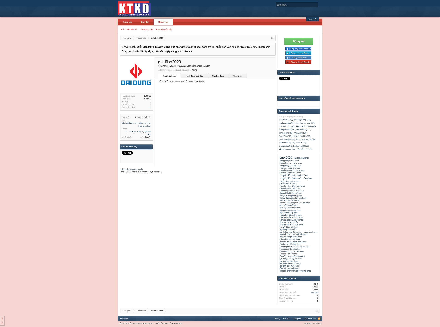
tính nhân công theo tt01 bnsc (292, 251)
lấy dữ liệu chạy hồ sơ (289, 229)
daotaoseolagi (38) (287, 123)
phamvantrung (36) (287, 143)
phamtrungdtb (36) (307, 139)
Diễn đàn (145, 22)
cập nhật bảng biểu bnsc (290, 188)
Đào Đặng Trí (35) (304, 149)
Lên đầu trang (310, 319)
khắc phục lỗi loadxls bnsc (291, 215)
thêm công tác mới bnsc (290, 239)
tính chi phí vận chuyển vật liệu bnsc (295, 247)
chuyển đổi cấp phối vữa (290, 168)
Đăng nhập (312, 19)
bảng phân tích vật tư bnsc (291, 163)
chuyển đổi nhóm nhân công (294, 175)
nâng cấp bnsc (310, 232)
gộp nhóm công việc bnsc (290, 210)
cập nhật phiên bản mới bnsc (292, 191)
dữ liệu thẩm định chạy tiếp (291, 196)
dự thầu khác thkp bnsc (289, 200)
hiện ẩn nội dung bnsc (289, 213)
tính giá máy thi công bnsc (290, 249)
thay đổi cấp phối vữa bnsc (291, 237)
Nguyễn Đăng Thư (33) (289, 139)
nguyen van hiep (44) (302, 136)
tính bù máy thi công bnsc (290, 244)
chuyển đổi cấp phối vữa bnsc (292, 170)
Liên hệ (277, 319)
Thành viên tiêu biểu (129, 29)
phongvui (314, 292)
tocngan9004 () (285, 146)
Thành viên (163, 22)
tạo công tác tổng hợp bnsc (291, 259)
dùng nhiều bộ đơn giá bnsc (291, 193)
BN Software (177, 323)
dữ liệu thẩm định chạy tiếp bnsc (293, 198)
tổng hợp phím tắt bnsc (289, 268)
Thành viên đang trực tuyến (131, 169)
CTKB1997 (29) (285, 120)
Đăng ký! (299, 41)
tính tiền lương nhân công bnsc (292, 256)
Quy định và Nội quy (312, 323)
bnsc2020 (286, 157)
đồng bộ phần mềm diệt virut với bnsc (295, 271)
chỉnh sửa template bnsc (290, 181)
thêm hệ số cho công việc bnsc (293, 242)
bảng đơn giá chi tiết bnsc (290, 166)
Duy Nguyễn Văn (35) (305, 123)
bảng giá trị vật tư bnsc (289, 161)
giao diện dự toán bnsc (289, 205)
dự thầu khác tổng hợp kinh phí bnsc (295, 203)
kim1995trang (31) (303, 130)
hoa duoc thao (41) (287, 126)
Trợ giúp (286, 319)
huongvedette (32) (286, 130)
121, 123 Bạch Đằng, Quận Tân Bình (194, 66)
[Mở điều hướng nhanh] (272, 38)
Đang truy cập (147, 29)
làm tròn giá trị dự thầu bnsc (291, 225)
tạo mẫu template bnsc (289, 261)
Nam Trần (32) (285, 136)
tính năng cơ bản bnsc (289, 254)
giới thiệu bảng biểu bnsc (290, 208)
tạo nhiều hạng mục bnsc (290, 263)
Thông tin (237, 76)
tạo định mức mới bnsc (289, 266)
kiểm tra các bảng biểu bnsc (291, 220)
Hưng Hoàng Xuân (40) (306, 126)
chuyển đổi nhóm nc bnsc (290, 173)
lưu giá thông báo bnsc (289, 227)
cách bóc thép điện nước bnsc (292, 186)
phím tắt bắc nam (300, 234)
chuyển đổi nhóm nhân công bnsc (296, 178)
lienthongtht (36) (286, 133)
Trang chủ (127, 22)
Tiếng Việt (124, 319)
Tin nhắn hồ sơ (170, 76)
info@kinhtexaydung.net (143, 323)
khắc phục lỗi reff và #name (291, 217)
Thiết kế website (162, 323)
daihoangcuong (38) (302, 120)
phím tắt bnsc (285, 234)
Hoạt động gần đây (164, 29)
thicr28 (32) (301, 143)
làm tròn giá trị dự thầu (289, 222)
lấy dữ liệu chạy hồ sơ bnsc (291, 232)
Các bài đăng (218, 76)
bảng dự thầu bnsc (301, 158)
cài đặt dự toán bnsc (288, 183)
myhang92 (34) (300, 133)
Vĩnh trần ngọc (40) (287, 149)
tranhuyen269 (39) (301, 146)
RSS (319, 318)
